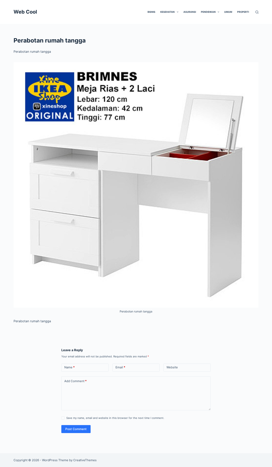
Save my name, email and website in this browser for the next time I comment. (115, 417)
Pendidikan (208, 11)
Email (120, 367)
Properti (243, 11)
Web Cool (25, 12)
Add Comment (75, 381)
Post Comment (76, 429)
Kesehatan (167, 11)
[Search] (256, 12)
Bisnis (151, 11)
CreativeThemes (85, 460)
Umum (228, 11)
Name (69, 367)
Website (172, 367)
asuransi (189, 11)
